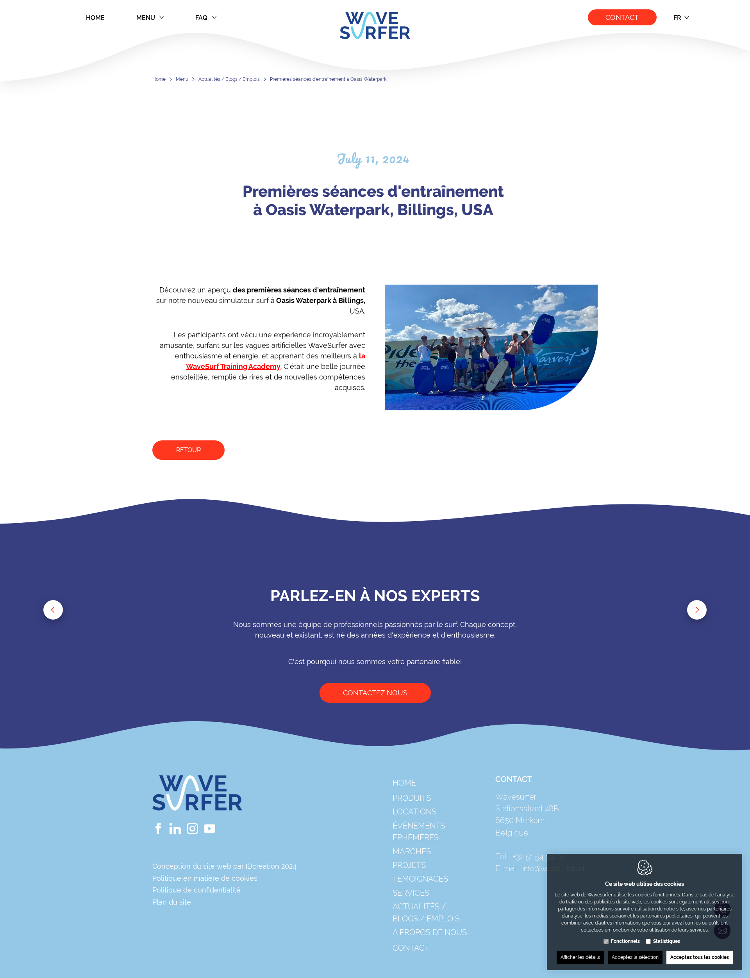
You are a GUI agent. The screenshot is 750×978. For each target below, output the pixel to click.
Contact (622, 17)
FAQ (201, 17)
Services (411, 893)
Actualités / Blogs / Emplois (229, 79)
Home (95, 17)
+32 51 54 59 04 (538, 856)
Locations (414, 811)
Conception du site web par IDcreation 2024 (224, 866)
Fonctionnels (625, 941)
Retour (188, 450)
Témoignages (420, 879)
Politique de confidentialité (196, 890)
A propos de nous (430, 932)
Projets (409, 865)
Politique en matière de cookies (204, 878)
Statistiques (666, 941)
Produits (412, 798)
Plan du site (171, 902)
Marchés (412, 851)
